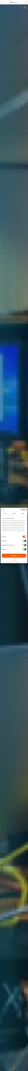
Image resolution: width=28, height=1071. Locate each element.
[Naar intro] (14, 1068)
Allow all (14, 555)
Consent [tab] (5, 513)
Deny (14, 560)
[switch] (24, 541)
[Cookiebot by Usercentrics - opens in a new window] (20, 510)
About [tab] (23, 513)
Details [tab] (14, 513)
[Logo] (13, 2)
